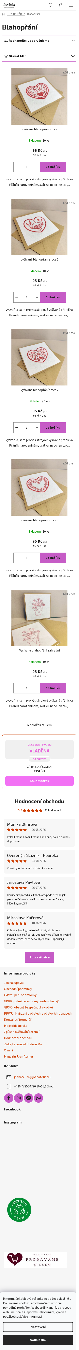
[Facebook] (8, 1098)
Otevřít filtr (17, 56)
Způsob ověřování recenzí (21, 1032)
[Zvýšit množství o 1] (37, 167)
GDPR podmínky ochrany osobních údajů (32, 1001)
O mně (8, 1050)
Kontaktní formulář (17, 1019)
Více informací (32, 1316)
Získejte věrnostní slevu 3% (23, 1044)
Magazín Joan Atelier (18, 1056)
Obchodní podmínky (18, 989)
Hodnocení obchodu (39, 801)
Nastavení (38, 1327)
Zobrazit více (39, 957)
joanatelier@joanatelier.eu (32, 1077)
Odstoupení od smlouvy (20, 995)
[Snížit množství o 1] (17, 167)
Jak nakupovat (14, 983)
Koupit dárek (39, 781)
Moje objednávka (15, 1026)
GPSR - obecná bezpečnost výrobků (28, 1007)
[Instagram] (18, 1098)
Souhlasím (38, 1340)
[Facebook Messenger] (28, 1098)
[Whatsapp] (38, 1098)
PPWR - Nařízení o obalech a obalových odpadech (38, 1013)
